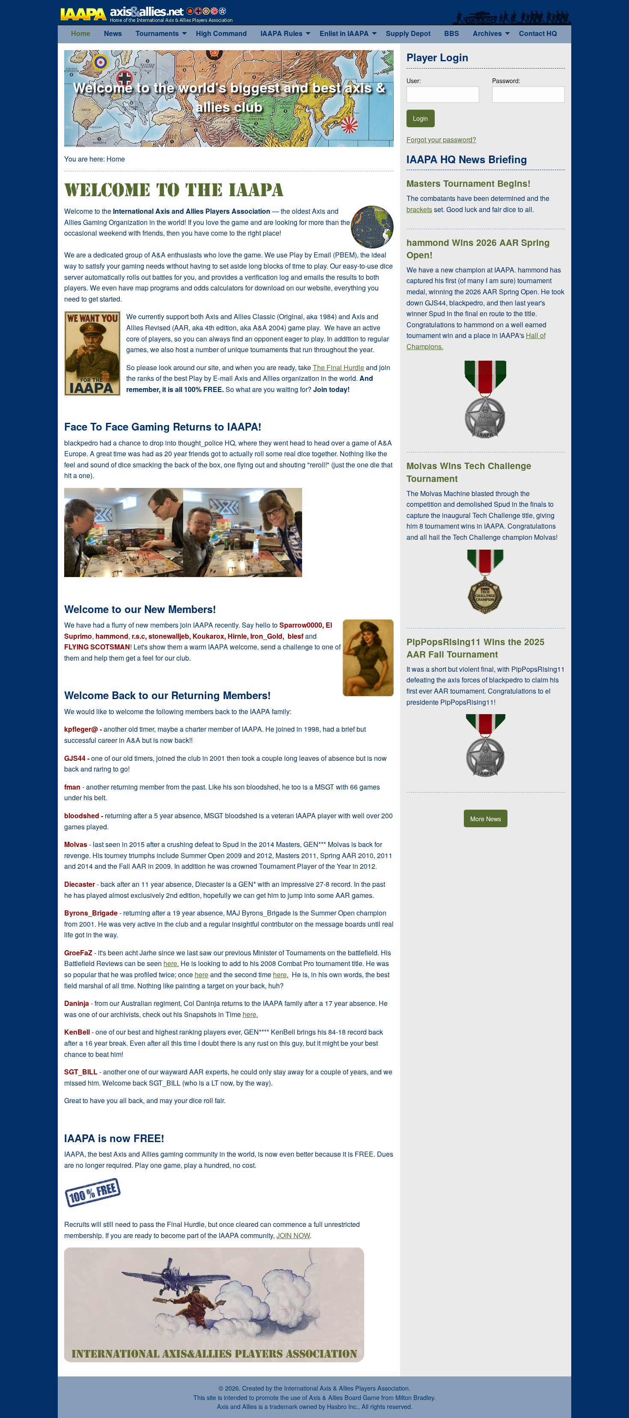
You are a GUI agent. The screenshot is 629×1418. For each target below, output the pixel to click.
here (201, 974)
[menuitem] (80, 33)
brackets (419, 209)
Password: (506, 80)
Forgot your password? (441, 139)
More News (485, 818)
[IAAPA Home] (146, 13)
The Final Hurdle (338, 367)
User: (413, 80)
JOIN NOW (293, 1235)
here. (171, 963)
